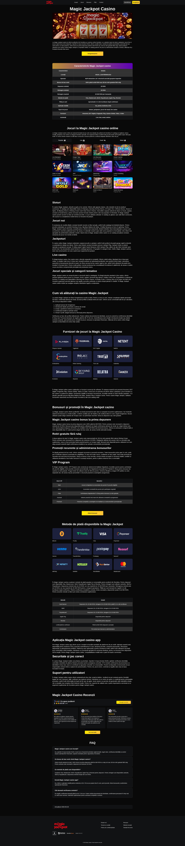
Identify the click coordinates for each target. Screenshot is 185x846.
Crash (101, 140)
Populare (60, 140)
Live (81, 140)
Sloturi (122, 140)
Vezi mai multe (92, 732)
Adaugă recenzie (123, 702)
